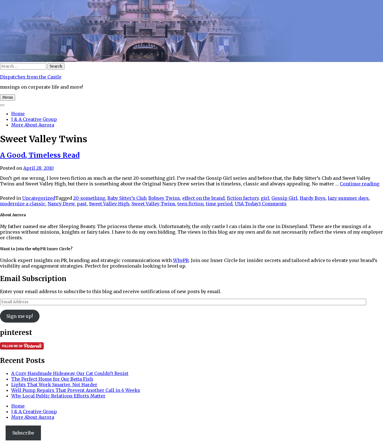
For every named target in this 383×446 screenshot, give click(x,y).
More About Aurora (32, 125)
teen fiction (190, 203)
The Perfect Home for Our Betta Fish (52, 379)
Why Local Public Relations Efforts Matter (58, 396)
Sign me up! (19, 316)
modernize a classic (22, 203)
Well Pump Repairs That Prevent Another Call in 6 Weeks (75, 390)
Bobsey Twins (164, 198)
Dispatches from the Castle (30, 77)
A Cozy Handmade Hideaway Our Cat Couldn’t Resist (69, 373)
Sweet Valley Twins (153, 203)
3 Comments (272, 203)
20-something (89, 198)
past (82, 203)
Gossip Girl (284, 198)
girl (265, 198)
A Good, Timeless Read (40, 155)
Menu (7, 97)
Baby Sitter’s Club (126, 198)
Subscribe (23, 433)
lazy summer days (348, 198)
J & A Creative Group (34, 119)
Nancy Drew (61, 203)
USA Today (246, 203)
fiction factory (243, 198)
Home (18, 113)
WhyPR (181, 260)
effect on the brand (203, 198)
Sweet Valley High (109, 203)
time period (219, 203)
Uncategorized (38, 198)
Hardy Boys (313, 198)
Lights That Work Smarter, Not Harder (54, 384)
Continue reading (359, 184)
